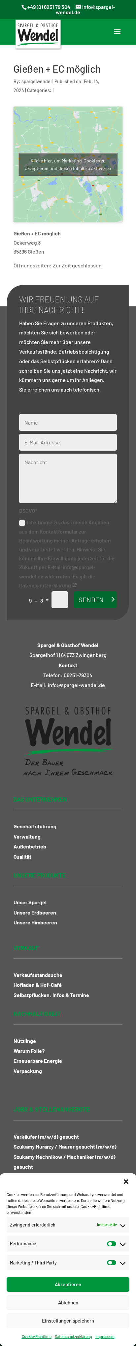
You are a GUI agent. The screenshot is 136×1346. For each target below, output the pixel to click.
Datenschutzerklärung (73, 1336)
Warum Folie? (29, 1051)
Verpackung (28, 1071)
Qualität (22, 856)
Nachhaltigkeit (37, 1013)
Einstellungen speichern (68, 1321)
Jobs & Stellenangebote (52, 1109)
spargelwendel (36, 81)
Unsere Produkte (40, 875)
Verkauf (26, 947)
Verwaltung (27, 836)
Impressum (105, 1336)
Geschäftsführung (35, 826)
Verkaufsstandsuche (38, 975)
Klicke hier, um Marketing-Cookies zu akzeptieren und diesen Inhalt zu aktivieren (68, 164)
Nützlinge (25, 1041)
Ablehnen (68, 1302)
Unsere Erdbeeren (35, 912)
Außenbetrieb (30, 846)
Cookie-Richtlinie (36, 1336)
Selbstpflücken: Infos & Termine (51, 995)
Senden (91, 600)
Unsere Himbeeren (35, 922)
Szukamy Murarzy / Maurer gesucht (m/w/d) (65, 1146)
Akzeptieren (68, 1284)
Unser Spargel (30, 902)
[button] (126, 1181)
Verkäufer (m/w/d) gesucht (46, 1136)
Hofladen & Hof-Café (38, 985)
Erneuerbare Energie (38, 1060)
